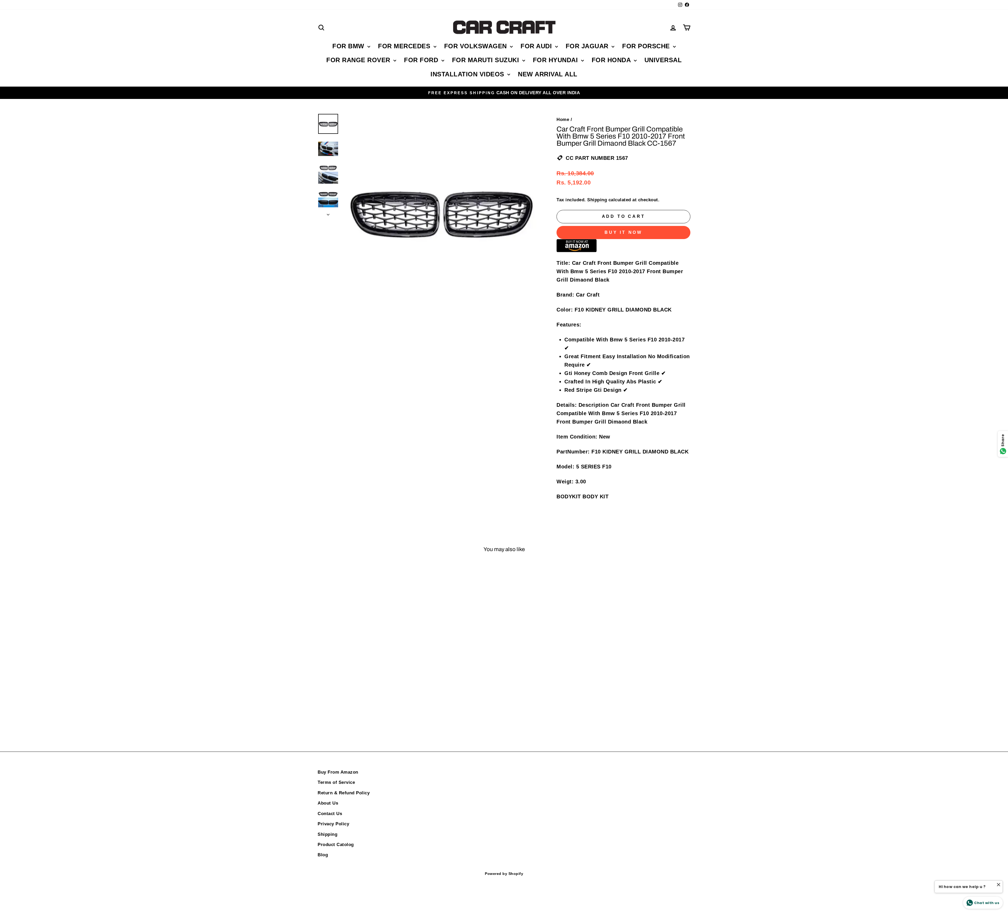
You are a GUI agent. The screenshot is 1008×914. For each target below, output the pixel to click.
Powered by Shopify (504, 873)
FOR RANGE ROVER (359, 60)
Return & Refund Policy (344, 792)
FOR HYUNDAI (556, 60)
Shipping (597, 199)
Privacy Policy (333, 823)
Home (562, 119)
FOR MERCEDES (405, 46)
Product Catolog (336, 844)
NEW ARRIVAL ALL (548, 74)
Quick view (362, 646)
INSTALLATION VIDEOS (468, 74)
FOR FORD (422, 60)
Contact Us (330, 813)
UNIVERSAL (663, 60)
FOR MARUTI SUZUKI (486, 60)
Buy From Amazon (338, 772)
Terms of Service (336, 782)
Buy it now (623, 232)
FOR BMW (349, 46)
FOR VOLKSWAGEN (476, 46)
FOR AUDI (537, 46)
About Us (328, 803)
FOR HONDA (612, 60)
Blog (323, 854)
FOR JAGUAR (588, 46)
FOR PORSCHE (647, 46)
